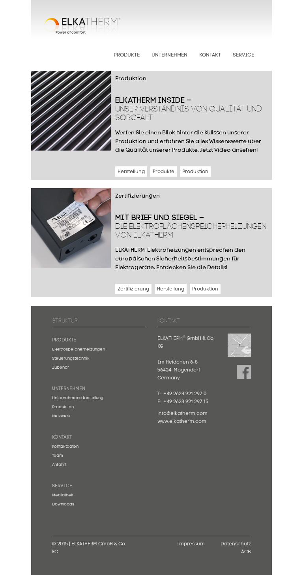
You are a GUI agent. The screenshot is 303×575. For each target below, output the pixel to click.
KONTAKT (210, 55)
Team (57, 456)
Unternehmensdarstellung (77, 398)
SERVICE (243, 55)
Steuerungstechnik (71, 358)
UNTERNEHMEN (169, 55)
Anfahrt (59, 465)
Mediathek (62, 495)
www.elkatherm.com (181, 421)
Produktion (63, 407)
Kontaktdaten (65, 447)
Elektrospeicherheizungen (78, 349)
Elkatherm (82, 30)
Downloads (63, 504)
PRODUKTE (127, 55)
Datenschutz (236, 544)
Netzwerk (61, 416)
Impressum (191, 544)
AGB (246, 552)
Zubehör (60, 368)
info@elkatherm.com (182, 413)
